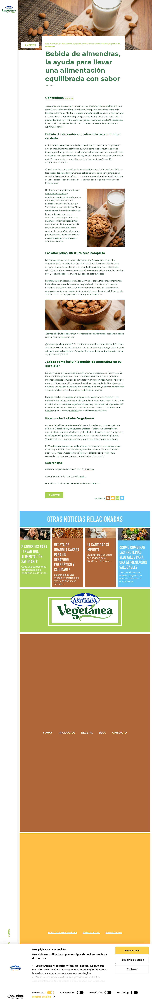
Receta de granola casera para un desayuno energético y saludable (66, 557)
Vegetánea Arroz (91, 439)
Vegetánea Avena (109, 439)
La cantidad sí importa (98, 547)
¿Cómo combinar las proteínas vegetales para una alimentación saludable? (133, 557)
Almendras (89, 469)
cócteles (74, 411)
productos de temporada (84, 407)
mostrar (69, 98)
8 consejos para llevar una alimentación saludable (34, 554)
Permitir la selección (132, 960)
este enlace (106, 373)
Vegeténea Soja (74, 439)
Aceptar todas (132, 950)
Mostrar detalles (41, 996)
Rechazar (132, 969)
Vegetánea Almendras (55, 193)
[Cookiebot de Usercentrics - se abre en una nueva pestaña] (15, 996)
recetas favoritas (69, 390)
